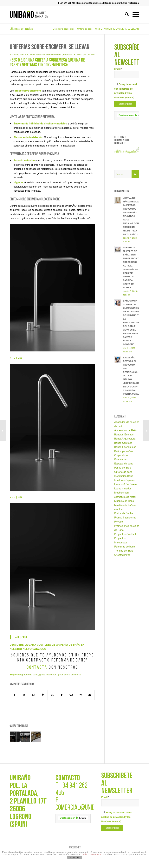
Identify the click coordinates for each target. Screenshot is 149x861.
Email (118, 69)
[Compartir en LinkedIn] (52, 695)
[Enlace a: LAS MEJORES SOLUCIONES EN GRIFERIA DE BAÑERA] (15, 737)
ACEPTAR (74, 857)
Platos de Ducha (123, 513)
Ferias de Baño (122, 467)
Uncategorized (122, 555)
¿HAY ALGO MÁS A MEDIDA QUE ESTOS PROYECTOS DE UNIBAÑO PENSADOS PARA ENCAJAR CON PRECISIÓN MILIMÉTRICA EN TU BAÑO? (131, 216)
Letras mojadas (123, 488)
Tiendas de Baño (123, 550)
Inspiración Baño (123, 476)
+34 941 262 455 (71, 789)
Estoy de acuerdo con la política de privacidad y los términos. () (116, 817)
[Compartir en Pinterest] (42, 695)
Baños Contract (123, 443)
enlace (129, 97)
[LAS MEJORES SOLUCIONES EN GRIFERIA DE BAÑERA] (146, 430)
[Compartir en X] (24, 695)
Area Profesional (130, 2)
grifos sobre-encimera (69, 674)
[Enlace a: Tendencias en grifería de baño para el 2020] (36, 737)
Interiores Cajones (124, 480)
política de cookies (91, 854)
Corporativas (121, 455)
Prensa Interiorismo (125, 517)
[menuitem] (125, 14)
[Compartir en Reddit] (80, 695)
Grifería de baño (37, 54)
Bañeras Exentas (124, 434)
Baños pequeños (123, 451)
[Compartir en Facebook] (14, 695)
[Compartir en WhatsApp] (33, 695)
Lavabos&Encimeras (126, 484)
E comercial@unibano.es (90, 2)
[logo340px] (29, 14)
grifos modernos (47, 674)
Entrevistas (120, 459)
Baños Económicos (125, 447)
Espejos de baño (123, 463)
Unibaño (90, 54)
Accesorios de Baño (125, 430)
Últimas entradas (21, 28)
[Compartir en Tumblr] (61, 695)
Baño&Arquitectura (124, 438)
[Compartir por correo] (89, 695)
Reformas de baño (72, 54)
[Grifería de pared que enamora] (3, 430)
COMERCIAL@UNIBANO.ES (82, 808)
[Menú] (134, 14)
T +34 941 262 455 (66, 2)
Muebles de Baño (54, 54)
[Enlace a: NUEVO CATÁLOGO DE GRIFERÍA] (25, 737)
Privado (118, 521)
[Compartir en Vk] (70, 695)
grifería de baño (30, 674)
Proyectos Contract (125, 534)
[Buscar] (125, 14)
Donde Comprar (112, 2)
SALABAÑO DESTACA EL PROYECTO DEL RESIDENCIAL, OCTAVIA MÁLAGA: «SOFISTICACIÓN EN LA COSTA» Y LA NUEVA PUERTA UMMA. (132, 375)
